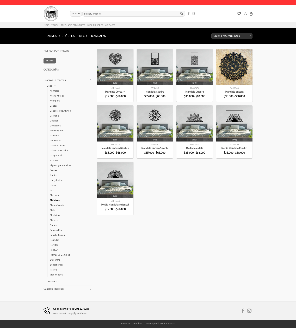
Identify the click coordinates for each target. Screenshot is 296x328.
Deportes (52, 281)
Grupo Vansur (168, 323)
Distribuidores (95, 25)
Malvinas (54, 195)
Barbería (54, 116)
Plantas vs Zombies (60, 255)
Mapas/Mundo (57, 205)
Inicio (46, 25)
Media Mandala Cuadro (234, 148)
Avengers (55, 100)
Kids (52, 190)
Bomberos (55, 125)
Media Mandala (194, 148)
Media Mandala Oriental (115, 205)
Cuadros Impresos (54, 289)
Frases (53, 170)
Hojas (53, 185)
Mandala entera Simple (154, 148)
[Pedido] (251, 13)
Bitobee (138, 323)
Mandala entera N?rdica (115, 148)
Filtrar (49, 60)
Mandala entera (234, 92)
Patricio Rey (56, 230)
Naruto (53, 225)
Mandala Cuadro (155, 92)
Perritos (54, 245)
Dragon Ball (56, 155)
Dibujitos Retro (57, 145)
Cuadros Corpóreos (59, 36)
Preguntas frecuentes (73, 25)
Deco (83, 36)
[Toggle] (90, 80)
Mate (52, 210)
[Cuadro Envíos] (54, 13)
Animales (54, 91)
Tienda (55, 25)
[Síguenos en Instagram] (193, 13)
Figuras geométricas (60, 165)
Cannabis (54, 135)
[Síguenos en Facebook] (188, 13)
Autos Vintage (57, 96)
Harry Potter (56, 180)
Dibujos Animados (59, 150)
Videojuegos (56, 274)
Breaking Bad (57, 130)
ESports (54, 160)
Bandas (54, 106)
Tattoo (53, 270)
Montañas (55, 215)
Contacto (110, 25)
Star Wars (55, 260)
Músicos (54, 220)
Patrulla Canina (57, 235)
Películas (54, 240)
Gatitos (54, 175)
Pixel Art (54, 250)
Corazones (55, 140)
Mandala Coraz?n (115, 92)
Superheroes (57, 265)
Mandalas (55, 200)
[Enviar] (182, 14)
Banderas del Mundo (60, 111)
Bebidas (54, 121)
